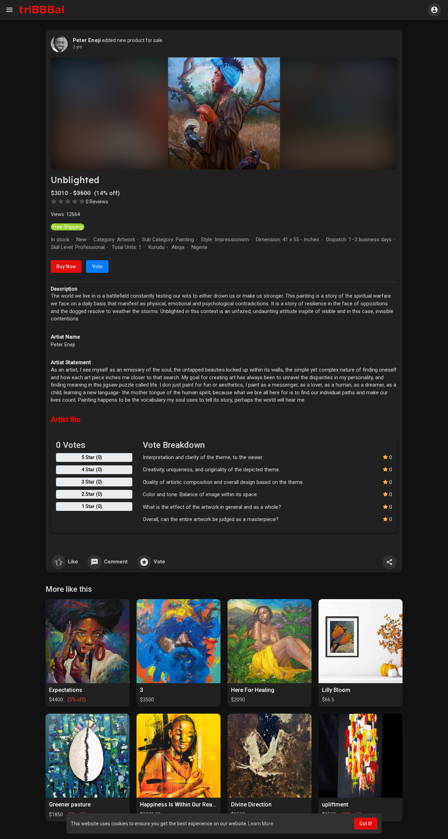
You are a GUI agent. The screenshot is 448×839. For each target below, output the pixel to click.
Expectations (65, 690)
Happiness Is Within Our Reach (179, 804)
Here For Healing (252, 690)
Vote (97, 266)
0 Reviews (97, 201)
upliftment (335, 804)
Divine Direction (251, 804)
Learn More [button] (260, 823)
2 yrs (77, 46)
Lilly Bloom (336, 690)
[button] (434, 9)
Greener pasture (70, 804)
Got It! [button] (365, 823)
